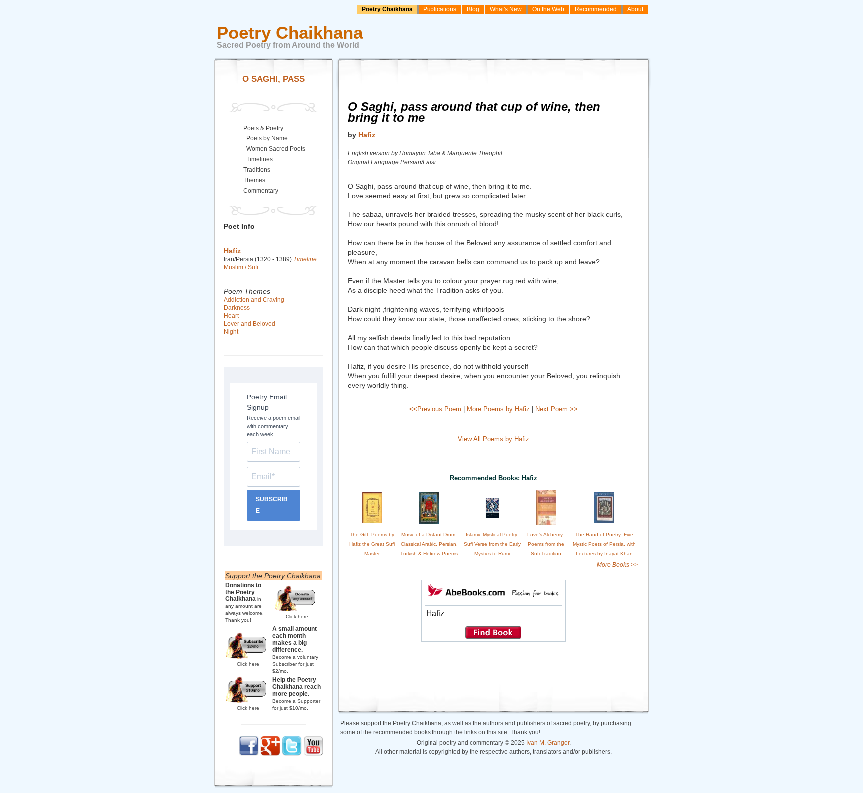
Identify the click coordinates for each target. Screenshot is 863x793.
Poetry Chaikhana (387, 9)
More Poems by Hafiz (498, 409)
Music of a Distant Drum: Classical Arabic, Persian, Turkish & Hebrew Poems (429, 544)
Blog (473, 9)
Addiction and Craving (254, 299)
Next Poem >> (556, 409)
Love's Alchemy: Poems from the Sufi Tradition (545, 544)
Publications (439, 9)
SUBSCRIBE (272, 505)
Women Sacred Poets (275, 148)
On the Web (548, 9)
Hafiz (366, 135)
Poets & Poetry (263, 128)
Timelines (259, 159)
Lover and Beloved (249, 323)
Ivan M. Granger (547, 742)
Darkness (237, 307)
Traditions (256, 169)
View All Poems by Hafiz (493, 439)
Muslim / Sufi (241, 267)
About (635, 9)
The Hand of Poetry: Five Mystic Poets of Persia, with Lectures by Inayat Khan (604, 544)
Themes (254, 180)
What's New (506, 9)
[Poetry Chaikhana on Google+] (270, 753)
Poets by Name (267, 138)
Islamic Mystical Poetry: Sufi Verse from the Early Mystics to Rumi (492, 544)
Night (231, 331)
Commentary (260, 190)
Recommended (596, 9)
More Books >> (617, 564)
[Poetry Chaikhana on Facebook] (249, 753)
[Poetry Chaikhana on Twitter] (292, 753)
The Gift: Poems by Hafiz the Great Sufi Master (372, 544)
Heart (231, 315)
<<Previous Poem (435, 409)
